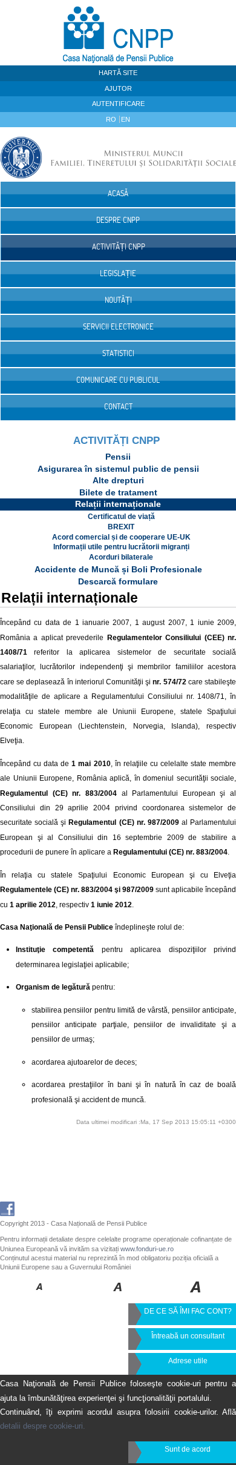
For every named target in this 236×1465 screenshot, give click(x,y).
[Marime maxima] (196, 1295)
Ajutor (118, 88)
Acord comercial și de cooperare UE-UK (121, 537)
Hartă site (118, 72)
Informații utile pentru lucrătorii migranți (121, 547)
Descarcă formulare (118, 581)
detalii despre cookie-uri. (42, 1425)
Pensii (118, 456)
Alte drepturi (118, 480)
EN (125, 119)
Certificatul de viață (121, 516)
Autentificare (118, 103)
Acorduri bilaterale (121, 557)
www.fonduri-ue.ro (147, 1248)
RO (112, 119)
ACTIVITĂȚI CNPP (116, 440)
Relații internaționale (118, 504)
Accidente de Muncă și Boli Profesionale (118, 569)
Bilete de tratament (118, 492)
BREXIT (121, 527)
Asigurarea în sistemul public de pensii (118, 469)
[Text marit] (118, 1295)
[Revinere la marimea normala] (39, 1295)
